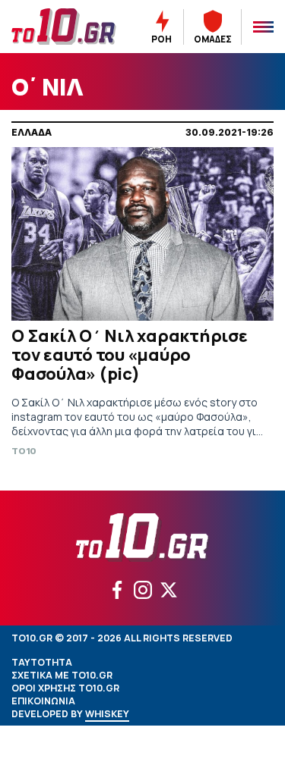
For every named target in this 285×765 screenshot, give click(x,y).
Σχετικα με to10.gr (61, 675)
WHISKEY (107, 713)
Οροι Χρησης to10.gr (65, 688)
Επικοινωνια (43, 700)
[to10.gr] (63, 26)
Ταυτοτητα (41, 662)
